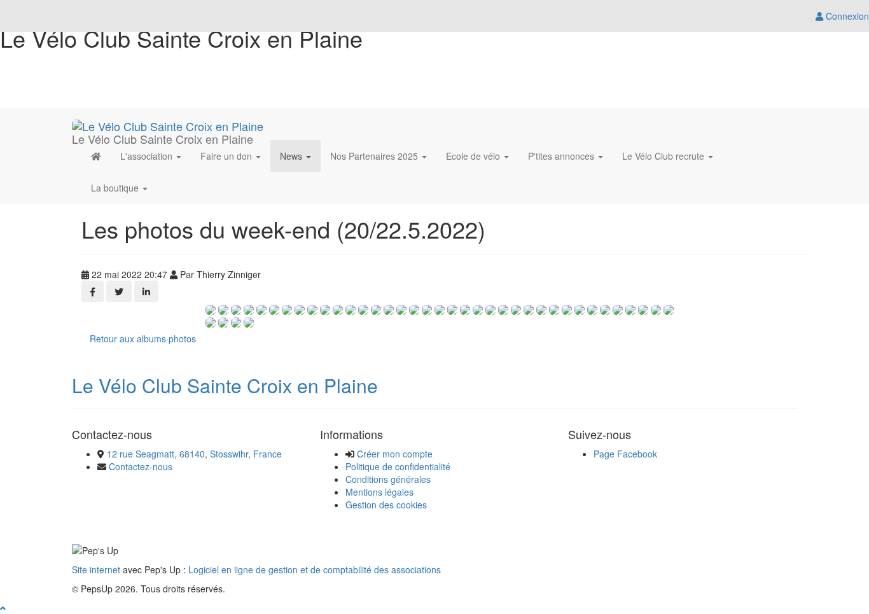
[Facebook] (92, 291)
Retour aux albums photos (143, 338)
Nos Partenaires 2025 (375, 156)
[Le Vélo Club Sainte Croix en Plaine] (167, 124)
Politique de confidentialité (397, 466)
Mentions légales (379, 491)
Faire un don (227, 156)
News (292, 156)
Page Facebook (625, 453)
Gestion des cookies (386, 504)
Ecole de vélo (474, 156)
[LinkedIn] (146, 291)
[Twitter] (119, 291)
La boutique (116, 187)
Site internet (96, 569)
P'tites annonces (562, 156)
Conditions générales (388, 479)
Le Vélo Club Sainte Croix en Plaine (225, 385)
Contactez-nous (140, 466)
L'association (147, 156)
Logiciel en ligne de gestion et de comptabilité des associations (314, 569)
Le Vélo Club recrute (664, 156)
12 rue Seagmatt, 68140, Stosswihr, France (194, 453)
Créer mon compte (395, 453)
